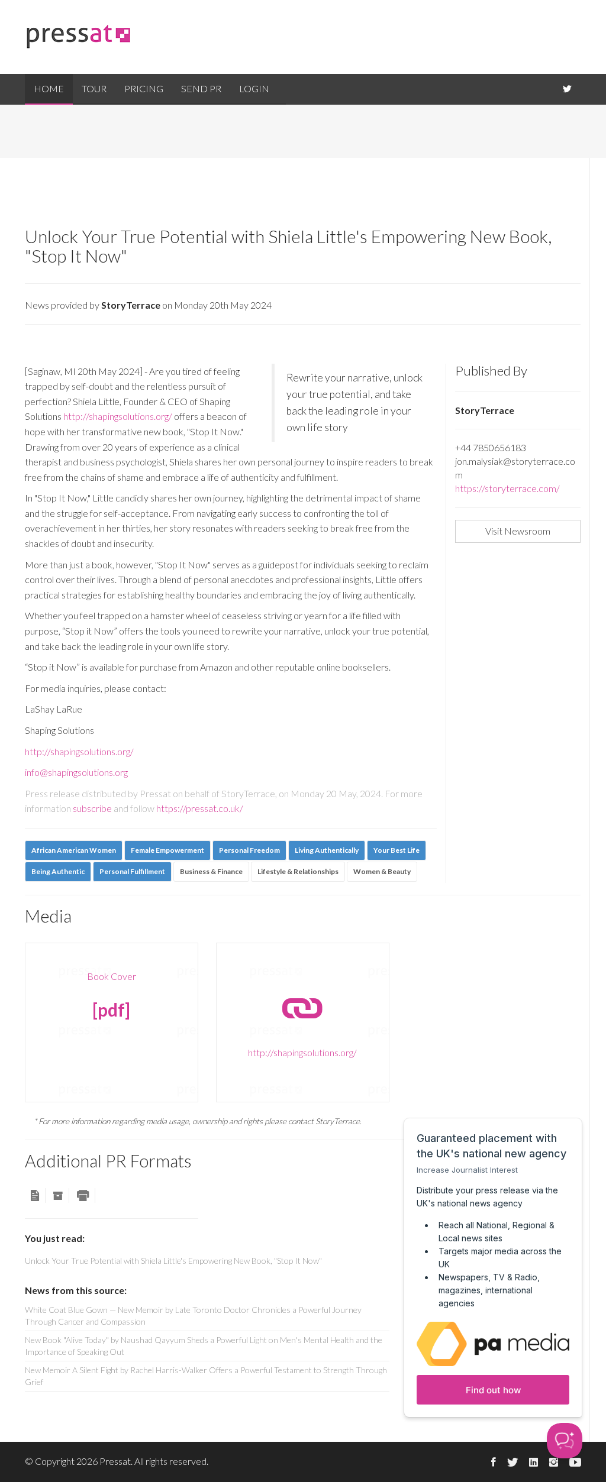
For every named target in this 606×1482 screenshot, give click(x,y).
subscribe (92, 808)
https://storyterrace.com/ (507, 488)
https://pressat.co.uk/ (199, 808)
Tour (94, 88)
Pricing (143, 88)
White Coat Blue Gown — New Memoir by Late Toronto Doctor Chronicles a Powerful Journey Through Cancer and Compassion (193, 1315)
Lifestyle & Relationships (298, 871)
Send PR (201, 88)
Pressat (115, 1461)
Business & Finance (211, 871)
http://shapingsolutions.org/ (117, 416)
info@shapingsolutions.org (76, 772)
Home (49, 88)
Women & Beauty (382, 871)
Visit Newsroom (517, 530)
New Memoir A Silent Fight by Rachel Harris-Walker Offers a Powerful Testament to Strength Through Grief (206, 1376)
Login (254, 88)
